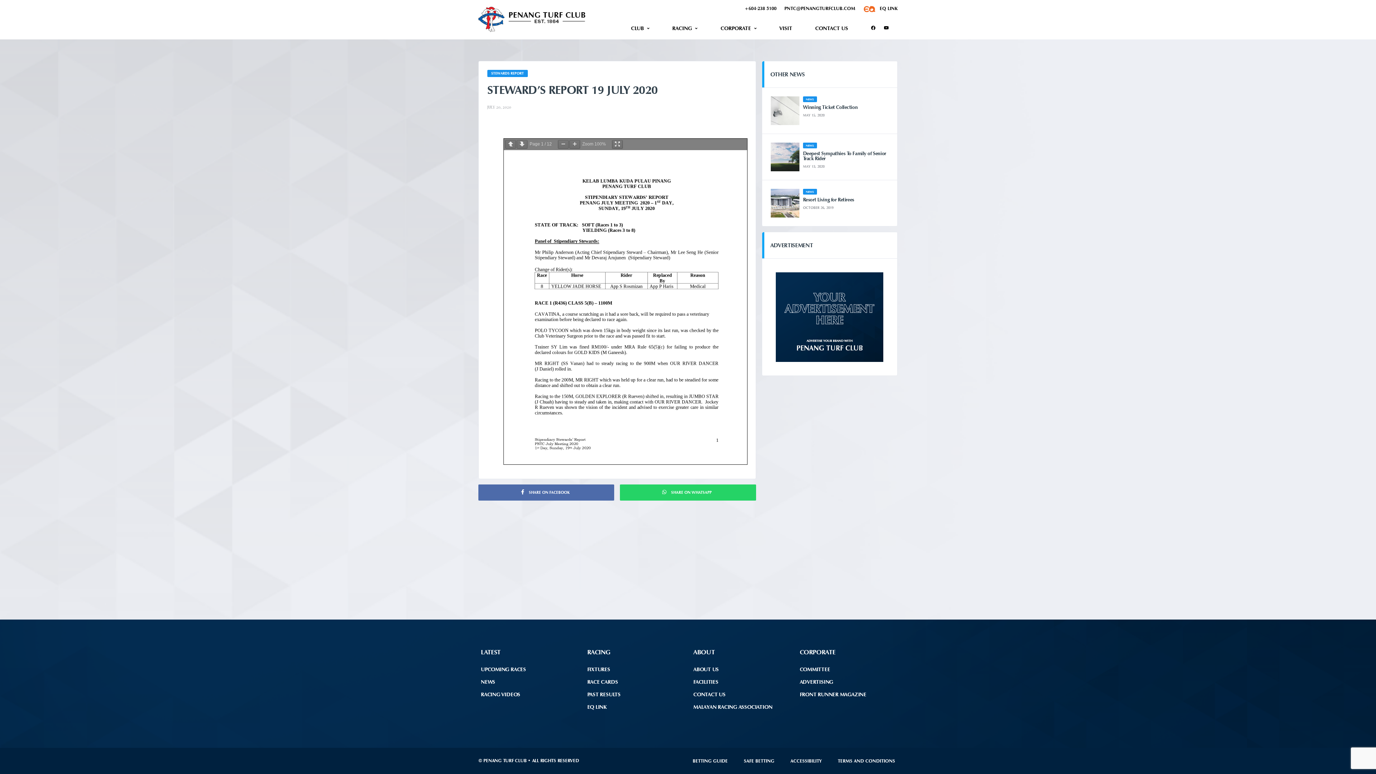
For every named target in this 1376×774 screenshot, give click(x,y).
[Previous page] (510, 144)
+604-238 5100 (761, 8)
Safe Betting (759, 761)
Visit (785, 28)
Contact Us (831, 28)
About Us (706, 669)
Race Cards (602, 682)
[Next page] (522, 144)
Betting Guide (710, 761)
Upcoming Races (503, 669)
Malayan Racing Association (732, 707)
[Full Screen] (617, 144)
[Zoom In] (574, 144)
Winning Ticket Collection (830, 107)
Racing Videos (500, 694)
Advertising (816, 682)
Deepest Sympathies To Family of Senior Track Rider (844, 156)
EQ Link (597, 707)
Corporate (736, 28)
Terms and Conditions (866, 761)
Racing (682, 28)
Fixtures (598, 669)
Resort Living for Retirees (828, 200)
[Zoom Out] (563, 144)
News (488, 682)
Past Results (604, 694)
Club (637, 28)
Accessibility (806, 761)
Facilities (705, 682)
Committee (815, 669)
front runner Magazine (833, 694)
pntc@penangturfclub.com (819, 8)
